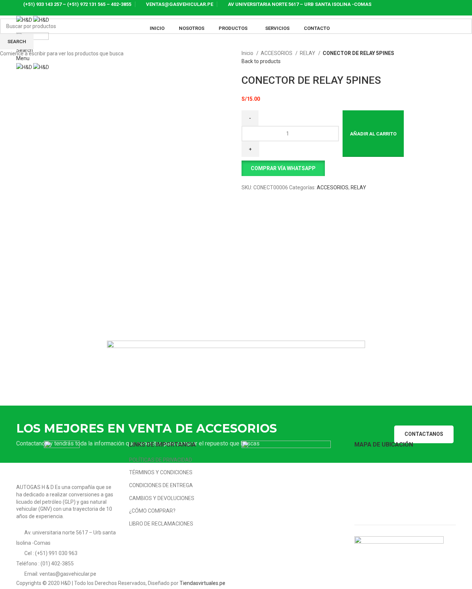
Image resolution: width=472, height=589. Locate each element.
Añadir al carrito (373, 134)
